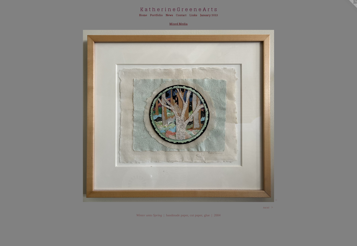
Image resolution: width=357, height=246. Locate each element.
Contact (181, 15)
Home (143, 15)
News (169, 15)
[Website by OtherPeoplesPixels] (349, 7)
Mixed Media (178, 24)
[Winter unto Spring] (178, 116)
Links (193, 15)
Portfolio (156, 15)
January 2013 (209, 15)
